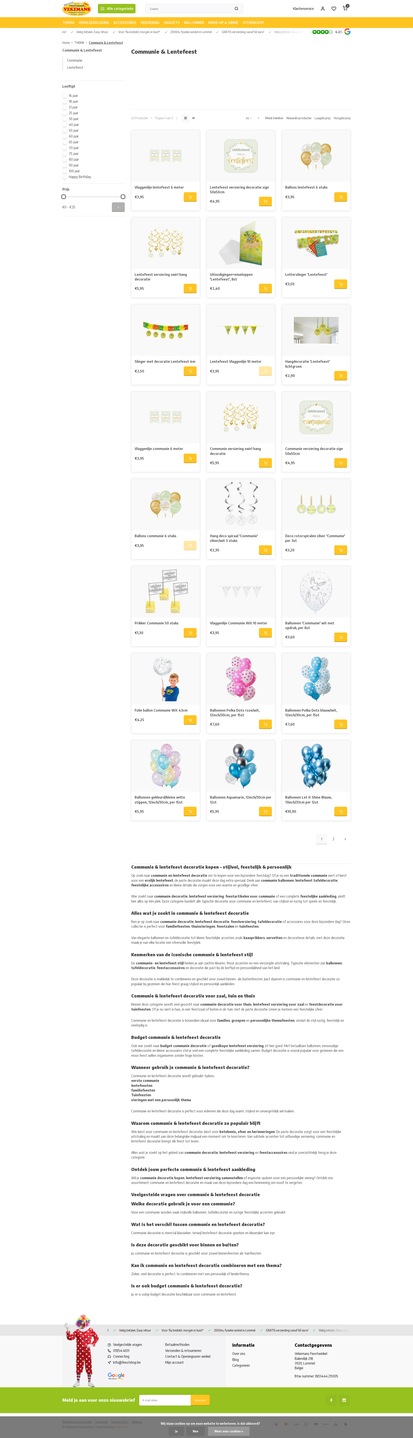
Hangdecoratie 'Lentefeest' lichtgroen (307, 363)
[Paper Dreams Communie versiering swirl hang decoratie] (241, 417)
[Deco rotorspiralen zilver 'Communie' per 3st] (316, 504)
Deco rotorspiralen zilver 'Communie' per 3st (315, 538)
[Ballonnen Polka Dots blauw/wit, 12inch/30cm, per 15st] (316, 679)
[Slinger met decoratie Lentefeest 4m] (165, 330)
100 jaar (74, 171)
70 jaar (74, 148)
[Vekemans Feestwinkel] (76, 8)
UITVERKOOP (253, 22)
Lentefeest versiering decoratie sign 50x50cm (239, 189)
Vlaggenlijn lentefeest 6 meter (159, 187)
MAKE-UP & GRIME (223, 22)
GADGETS (172, 22)
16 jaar (73, 95)
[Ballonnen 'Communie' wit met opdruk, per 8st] (316, 592)
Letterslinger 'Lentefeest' (306, 274)
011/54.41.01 (121, 1350)
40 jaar (74, 124)
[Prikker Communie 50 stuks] (165, 592)
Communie (74, 60)
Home (66, 42)
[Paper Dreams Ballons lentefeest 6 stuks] (316, 156)
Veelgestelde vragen (127, 1344)
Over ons (238, 1353)
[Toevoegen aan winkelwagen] (190, 197)
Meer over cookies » (228, 1431)
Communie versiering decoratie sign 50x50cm (314, 451)
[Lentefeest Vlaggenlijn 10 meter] (241, 330)
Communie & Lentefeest (106, 42)
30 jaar (74, 119)
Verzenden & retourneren (183, 1350)
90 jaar (74, 165)
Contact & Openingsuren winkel (187, 1356)
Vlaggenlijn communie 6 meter (159, 449)
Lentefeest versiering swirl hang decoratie (161, 276)
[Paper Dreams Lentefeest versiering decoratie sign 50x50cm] (241, 156)
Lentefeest (75, 67)
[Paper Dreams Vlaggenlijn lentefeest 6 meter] (165, 156)
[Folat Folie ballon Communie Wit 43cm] (165, 679)
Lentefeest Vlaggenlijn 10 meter (236, 361)
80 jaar (74, 159)
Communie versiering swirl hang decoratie (235, 451)
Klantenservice (303, 8)
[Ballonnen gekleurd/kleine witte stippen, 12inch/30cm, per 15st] (165, 766)
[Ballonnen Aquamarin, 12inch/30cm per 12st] (241, 766)
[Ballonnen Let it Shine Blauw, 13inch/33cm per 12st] (316, 766)
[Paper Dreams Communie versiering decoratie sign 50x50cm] (316, 417)
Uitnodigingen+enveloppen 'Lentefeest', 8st (231, 276)
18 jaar (73, 101)
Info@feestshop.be (127, 1362)
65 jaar (74, 142)
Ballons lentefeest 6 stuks (306, 187)
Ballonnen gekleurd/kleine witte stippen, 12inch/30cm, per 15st (160, 799)
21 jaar (73, 107)
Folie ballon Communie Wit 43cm (161, 710)
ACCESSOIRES (125, 22)
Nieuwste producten (299, 118)
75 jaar (74, 153)
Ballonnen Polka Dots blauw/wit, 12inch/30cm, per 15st (311, 712)
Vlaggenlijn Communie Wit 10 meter (238, 623)
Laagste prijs (323, 118)
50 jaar (74, 130)
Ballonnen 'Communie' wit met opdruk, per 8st (309, 625)
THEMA (68, 22)
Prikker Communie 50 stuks (157, 623)
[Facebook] (331, 1400)
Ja (176, 1431)
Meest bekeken (274, 118)
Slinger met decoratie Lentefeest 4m (165, 361)
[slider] (64, 197)
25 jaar (73, 113)
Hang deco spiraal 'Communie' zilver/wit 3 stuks (234, 538)
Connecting (121, 1356)
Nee (195, 1431)
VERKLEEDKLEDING (94, 22)
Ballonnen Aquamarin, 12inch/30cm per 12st (240, 799)
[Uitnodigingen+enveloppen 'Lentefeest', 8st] (241, 243)
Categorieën (241, 1365)
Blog (235, 1359)
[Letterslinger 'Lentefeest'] (316, 243)
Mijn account (174, 1362)
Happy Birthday (80, 177)
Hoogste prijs (342, 118)
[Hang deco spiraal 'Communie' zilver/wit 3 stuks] (241, 504)
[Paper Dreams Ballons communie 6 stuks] (165, 504)
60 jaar (74, 136)
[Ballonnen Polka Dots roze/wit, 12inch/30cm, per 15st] (241, 679)
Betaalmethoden (177, 1344)
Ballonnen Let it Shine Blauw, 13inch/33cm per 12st (308, 799)
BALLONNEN (194, 22)
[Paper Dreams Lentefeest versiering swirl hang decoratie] (165, 243)
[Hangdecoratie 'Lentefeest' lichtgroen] (316, 330)
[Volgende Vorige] (345, 839)
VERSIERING (149, 22)
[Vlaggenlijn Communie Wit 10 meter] (241, 592)
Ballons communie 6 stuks (155, 536)
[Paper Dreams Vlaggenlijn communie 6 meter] (165, 417)
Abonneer (200, 1400)
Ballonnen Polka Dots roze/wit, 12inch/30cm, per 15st (235, 712)
